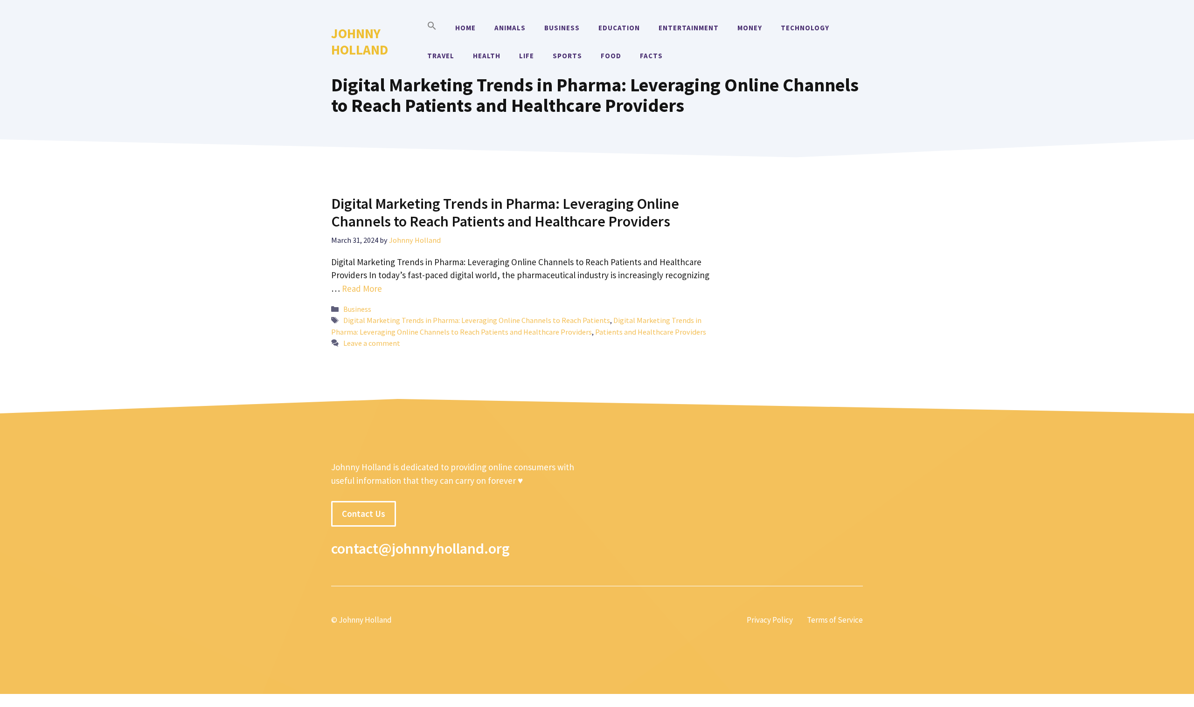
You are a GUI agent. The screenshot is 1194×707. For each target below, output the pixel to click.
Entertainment (689, 27)
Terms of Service (835, 620)
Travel (440, 55)
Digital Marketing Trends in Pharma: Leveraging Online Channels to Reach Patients (476, 320)
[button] (432, 28)
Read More (362, 288)
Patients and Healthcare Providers (650, 331)
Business (562, 27)
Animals (510, 27)
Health (486, 55)
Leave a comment (371, 343)
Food (611, 55)
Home (465, 27)
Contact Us (363, 513)
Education (619, 27)
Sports (567, 55)
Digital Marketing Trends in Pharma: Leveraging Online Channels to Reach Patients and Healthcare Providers (505, 212)
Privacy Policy (770, 620)
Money (749, 27)
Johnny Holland (359, 41)
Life (526, 55)
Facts (651, 55)
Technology (805, 27)
